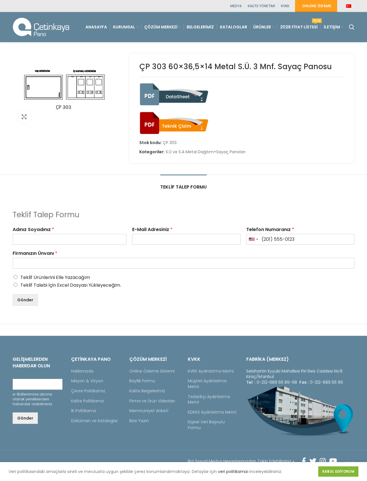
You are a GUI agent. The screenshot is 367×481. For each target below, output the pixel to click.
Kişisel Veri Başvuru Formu (206, 424)
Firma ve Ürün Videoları (152, 401)
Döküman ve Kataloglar (94, 421)
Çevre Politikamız (88, 391)
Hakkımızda (82, 371)
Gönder (25, 300)
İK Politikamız (83, 411)
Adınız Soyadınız (33, 230)
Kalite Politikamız (87, 401)
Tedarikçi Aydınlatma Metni (209, 399)
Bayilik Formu (142, 381)
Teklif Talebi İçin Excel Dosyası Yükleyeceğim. (70, 285)
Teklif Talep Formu (183, 187)
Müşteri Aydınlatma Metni (207, 383)
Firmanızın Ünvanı (35, 254)
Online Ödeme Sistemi (152, 371)
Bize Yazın (139, 421)
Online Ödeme (316, 6)
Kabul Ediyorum (338, 471)
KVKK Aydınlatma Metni (211, 371)
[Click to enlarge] (24, 117)
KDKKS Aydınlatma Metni (212, 412)
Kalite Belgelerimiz (147, 391)
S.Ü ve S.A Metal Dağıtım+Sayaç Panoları (205, 152)
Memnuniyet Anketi (148, 411)
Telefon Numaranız (270, 230)
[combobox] (253, 239)
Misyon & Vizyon (87, 381)
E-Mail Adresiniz (152, 230)
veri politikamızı (233, 471)
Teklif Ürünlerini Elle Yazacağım (55, 277)
